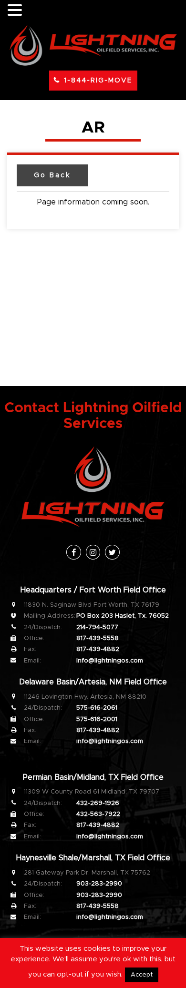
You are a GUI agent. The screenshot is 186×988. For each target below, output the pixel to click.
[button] (16, 10)
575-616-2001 (96, 719)
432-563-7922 (98, 814)
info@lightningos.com (109, 661)
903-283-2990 (99, 884)
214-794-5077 (97, 627)
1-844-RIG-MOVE (98, 80)
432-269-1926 (97, 803)
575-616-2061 (96, 708)
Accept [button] (142, 975)
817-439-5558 (97, 638)
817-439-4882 (97, 649)
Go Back (52, 175)
